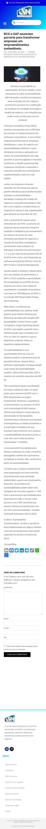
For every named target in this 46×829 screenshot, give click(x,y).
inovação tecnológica (14, 54)
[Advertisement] (23, 687)
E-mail (6, 628)
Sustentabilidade (27, 57)
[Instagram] (12, 749)
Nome (6, 619)
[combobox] (26, 22)
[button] (5, 23)
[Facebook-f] (7, 749)
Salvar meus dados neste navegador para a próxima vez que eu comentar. (21, 647)
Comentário (7, 588)
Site (5, 637)
